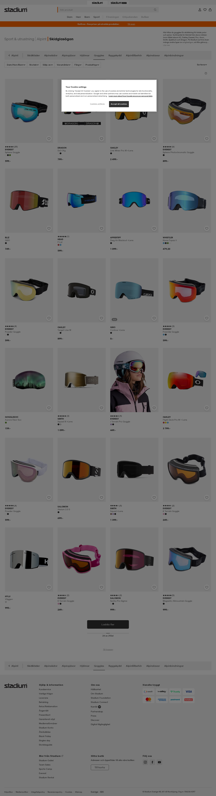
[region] (109, 96)
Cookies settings (97, 104)
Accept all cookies (119, 104)
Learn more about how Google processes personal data (130, 96)
